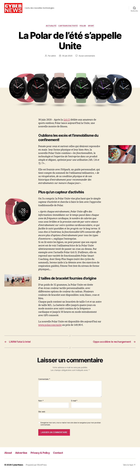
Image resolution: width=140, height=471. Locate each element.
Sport (91, 26)
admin (53, 56)
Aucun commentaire (87, 56)
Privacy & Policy (40, 452)
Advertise (21, 452)
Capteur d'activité (68, 26)
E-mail (74, 401)
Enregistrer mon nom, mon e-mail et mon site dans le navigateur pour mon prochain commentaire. (70, 424)
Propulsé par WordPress (36, 465)
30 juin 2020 (67, 56)
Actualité (51, 26)
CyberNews (17, 465)
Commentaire (44, 379)
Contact (58, 452)
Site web (41, 412)
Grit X (66, 119)
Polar (83, 26)
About (8, 452)
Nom (41, 401)
